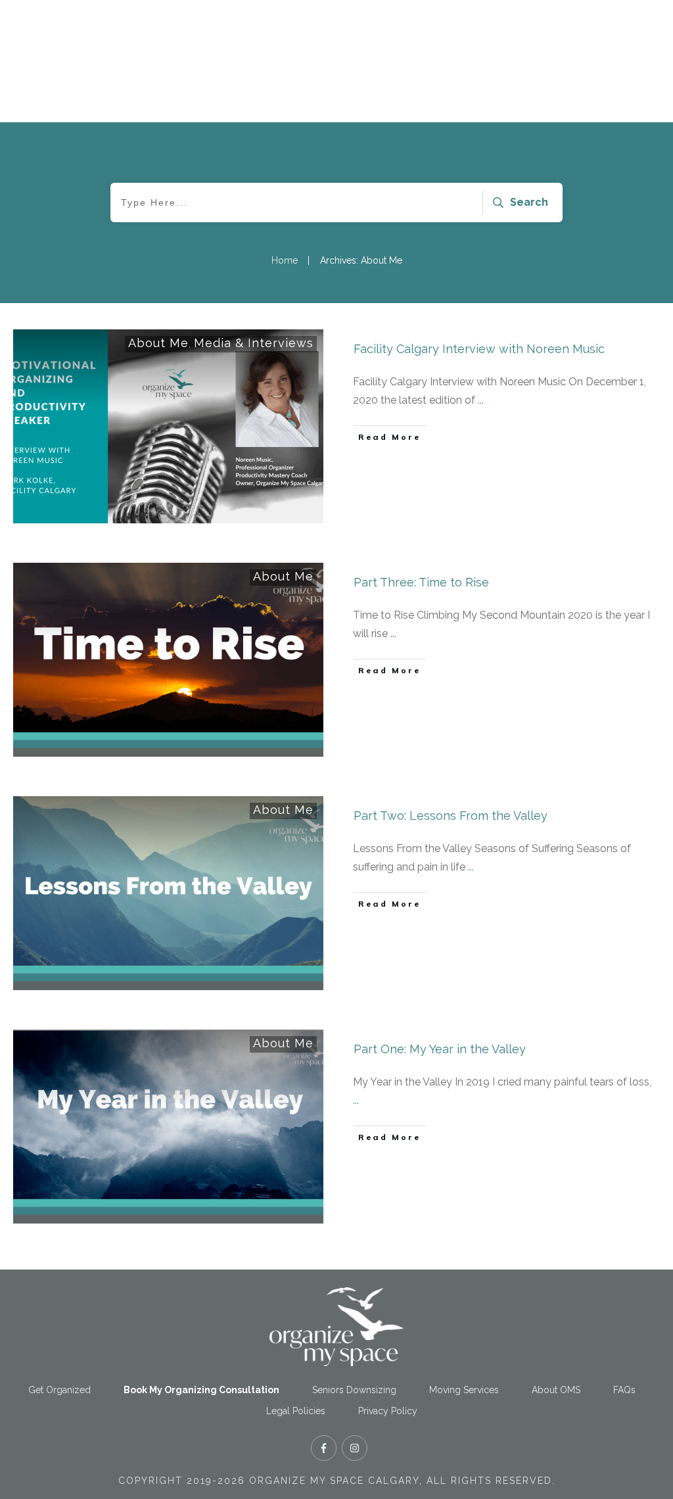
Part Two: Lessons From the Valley (450, 815)
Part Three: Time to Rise (421, 582)
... (481, 400)
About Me (158, 343)
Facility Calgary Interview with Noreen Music (479, 349)
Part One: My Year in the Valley (440, 1049)
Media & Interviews (253, 343)
